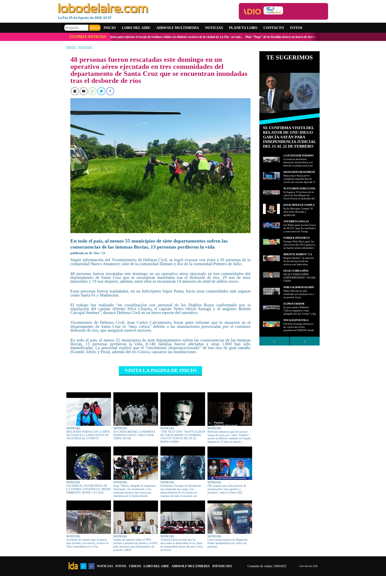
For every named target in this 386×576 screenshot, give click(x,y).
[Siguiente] (305, 341)
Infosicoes (222, 566)
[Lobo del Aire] (148, 8)
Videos (135, 566)
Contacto (273, 28)
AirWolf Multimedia (190, 566)
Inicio (110, 28)
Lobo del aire (136, 28)
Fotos (296, 28)
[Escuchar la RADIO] (283, 11)
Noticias (214, 28)
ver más (190, 37)
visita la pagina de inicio (160, 370)
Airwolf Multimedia (177, 28)
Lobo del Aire (156, 566)
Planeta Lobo (243, 28)
